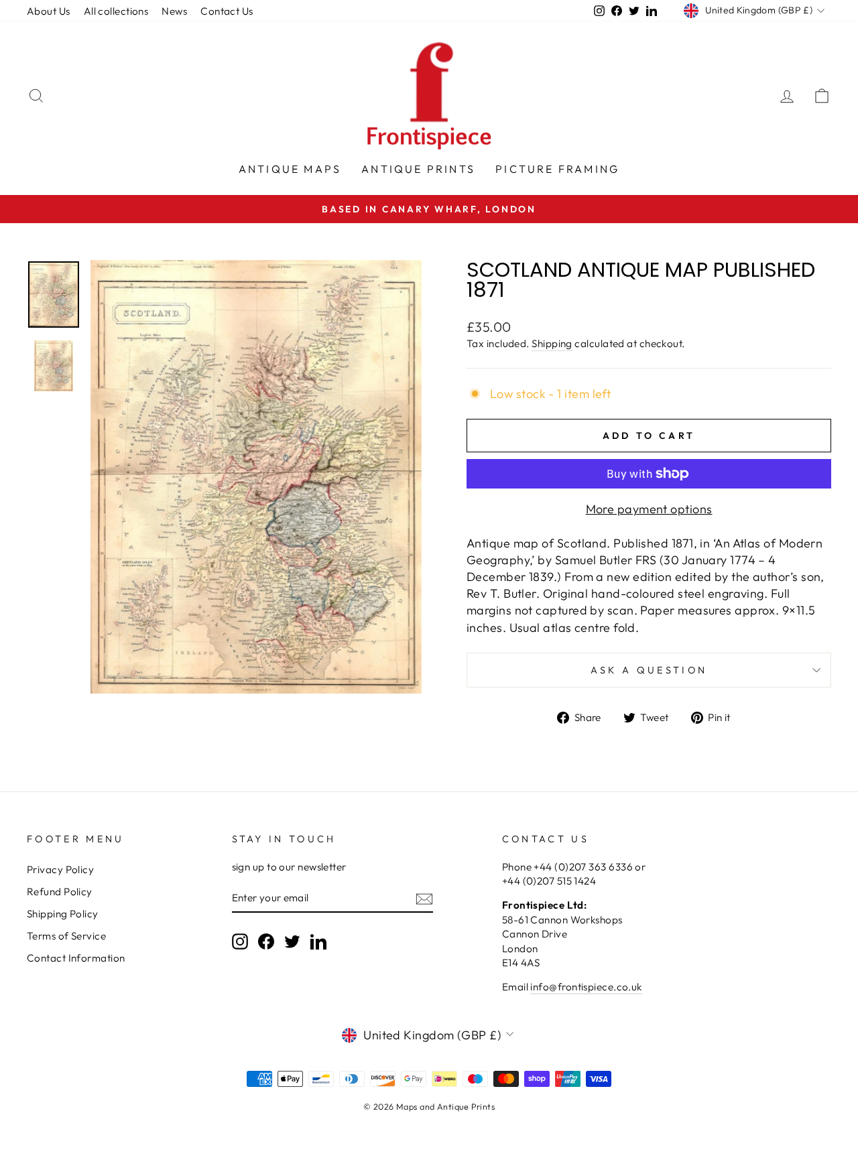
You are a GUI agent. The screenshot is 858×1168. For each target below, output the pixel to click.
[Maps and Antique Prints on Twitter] (292, 941)
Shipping (552, 343)
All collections (116, 11)
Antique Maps (290, 169)
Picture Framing (557, 169)
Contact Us (226, 11)
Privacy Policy (60, 869)
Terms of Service (66, 935)
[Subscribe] (424, 898)
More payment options (649, 509)
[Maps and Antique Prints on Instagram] (240, 941)
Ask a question (649, 670)
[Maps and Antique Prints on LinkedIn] (318, 941)
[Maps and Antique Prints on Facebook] (266, 941)
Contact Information (76, 958)
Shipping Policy (63, 913)
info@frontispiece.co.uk (585, 986)
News (174, 11)
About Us (48, 11)
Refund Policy (60, 891)
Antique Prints (418, 169)
